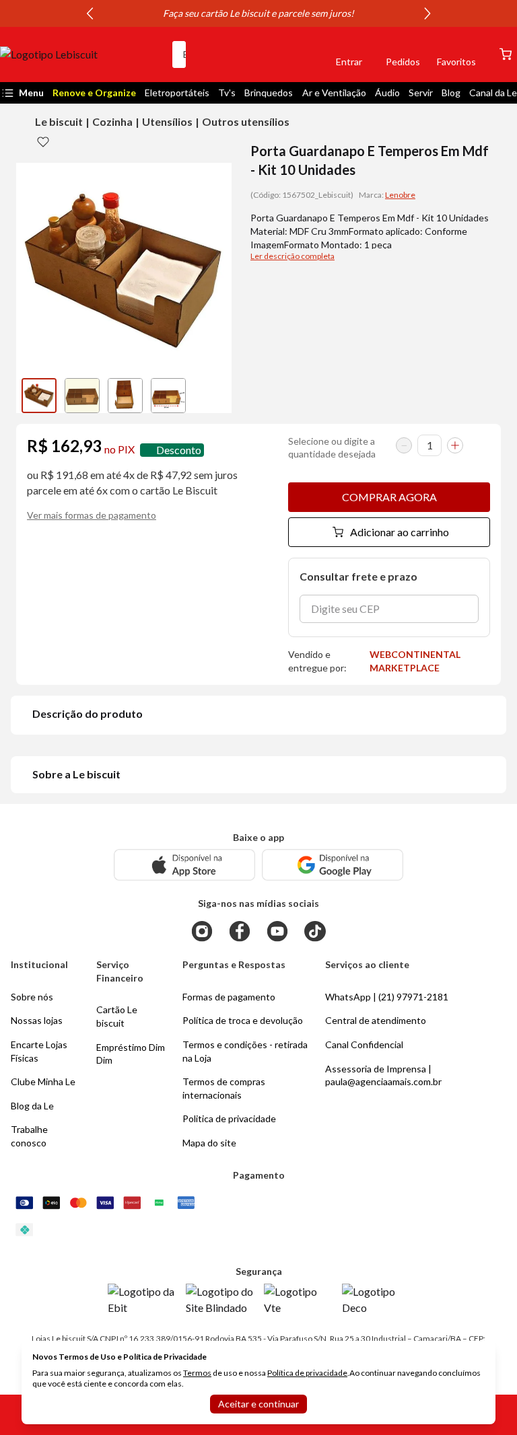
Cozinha (112, 121)
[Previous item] (89, 13)
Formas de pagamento (228, 996)
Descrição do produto (87, 713)
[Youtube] (277, 931)
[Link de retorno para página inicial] (81, 54)
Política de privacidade (307, 1373)
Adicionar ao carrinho (399, 531)
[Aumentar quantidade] (455, 445)
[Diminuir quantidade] (404, 445)
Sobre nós (32, 996)
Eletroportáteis (177, 92)
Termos (197, 1373)
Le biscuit (59, 121)
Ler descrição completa (292, 256)
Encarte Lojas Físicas (39, 1051)
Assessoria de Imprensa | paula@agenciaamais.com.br (383, 1075)
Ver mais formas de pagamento (91, 515)
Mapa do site (209, 1142)
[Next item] (427, 13)
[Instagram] (202, 931)
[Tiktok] (315, 931)
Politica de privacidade (229, 1118)
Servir (421, 92)
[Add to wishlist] (43, 141)
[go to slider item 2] (125, 395)
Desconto (178, 449)
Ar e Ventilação (334, 92)
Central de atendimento (375, 1020)
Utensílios (167, 121)
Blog (451, 92)
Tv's (227, 92)
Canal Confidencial (364, 1044)
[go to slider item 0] (39, 395)
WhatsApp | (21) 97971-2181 (386, 996)
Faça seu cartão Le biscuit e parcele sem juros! (258, 13)
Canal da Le (493, 92)
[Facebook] (239, 931)
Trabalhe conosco (29, 1136)
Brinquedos (268, 92)
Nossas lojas (37, 1020)
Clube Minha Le (43, 1081)
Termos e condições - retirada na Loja (245, 1051)
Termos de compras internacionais (223, 1088)
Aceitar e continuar (258, 1403)
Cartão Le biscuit (116, 1016)
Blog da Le (32, 1105)
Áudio (387, 92)
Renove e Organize (94, 92)
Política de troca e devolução (242, 1020)
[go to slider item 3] (168, 395)
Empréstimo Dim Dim (130, 1053)
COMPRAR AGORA (389, 496)
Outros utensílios (245, 121)
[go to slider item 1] (82, 395)
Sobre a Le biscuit (76, 774)
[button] (303, 54)
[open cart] (505, 54)
